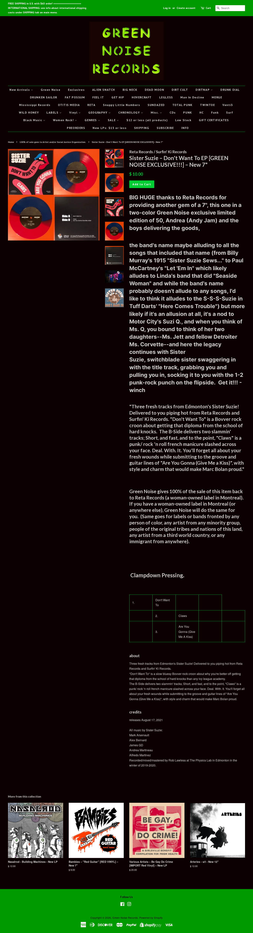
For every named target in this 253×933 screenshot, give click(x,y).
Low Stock (183, 120)
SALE (112, 120)
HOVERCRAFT (142, 97)
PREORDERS (76, 128)
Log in (167, 8)
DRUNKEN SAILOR (43, 97)
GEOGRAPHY (98, 112)
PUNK (187, 112)
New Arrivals (20, 90)
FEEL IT (98, 97)
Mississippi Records (34, 105)
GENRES (91, 120)
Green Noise (51, 90)
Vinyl (74, 112)
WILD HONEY (29, 112)
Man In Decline (192, 97)
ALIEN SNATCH (103, 90)
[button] (141, 615)
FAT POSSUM (75, 97)
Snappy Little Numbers (121, 105)
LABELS (52, 112)
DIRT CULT (180, 90)
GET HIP (117, 97)
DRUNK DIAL (230, 90)
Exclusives (76, 90)
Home (11, 142)
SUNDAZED (156, 105)
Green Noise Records (125, 917)
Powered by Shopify (151, 917)
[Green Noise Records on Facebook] (122, 905)
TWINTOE (207, 105)
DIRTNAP (203, 90)
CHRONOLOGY (129, 112)
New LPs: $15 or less (109, 128)
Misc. (155, 112)
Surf (229, 112)
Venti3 (227, 105)
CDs (173, 112)
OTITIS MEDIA (69, 105)
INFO (185, 128)
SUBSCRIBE (165, 128)
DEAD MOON (154, 90)
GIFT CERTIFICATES (214, 120)
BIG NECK (130, 90)
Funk (215, 112)
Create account (186, 8)
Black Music (33, 120)
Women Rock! (64, 120)
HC (201, 112)
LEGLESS (166, 97)
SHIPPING (141, 128)
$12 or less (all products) (147, 120)
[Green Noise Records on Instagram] (129, 905)
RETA (91, 105)
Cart (208, 8)
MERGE (217, 97)
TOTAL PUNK (182, 105)
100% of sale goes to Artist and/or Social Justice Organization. (53, 142)
